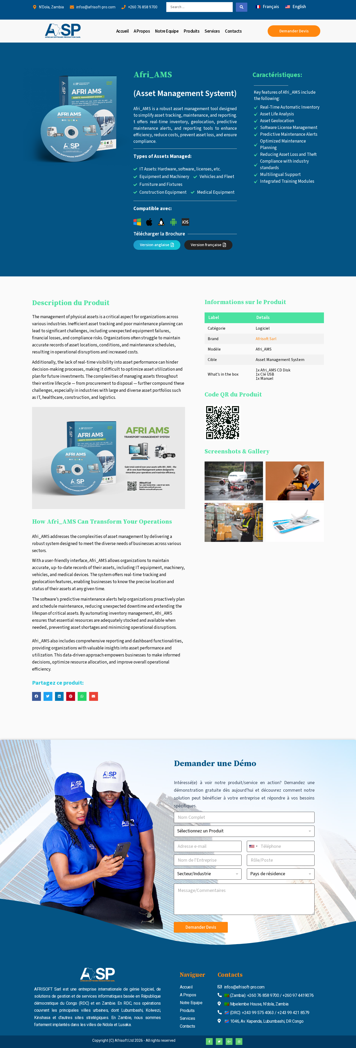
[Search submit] (241, 7)
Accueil (122, 31)
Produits (191, 31)
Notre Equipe (167, 31)
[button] (36, 696)
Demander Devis (201, 927)
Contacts (233, 31)
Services (212, 31)
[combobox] (253, 846)
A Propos (142, 31)
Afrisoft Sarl (266, 339)
